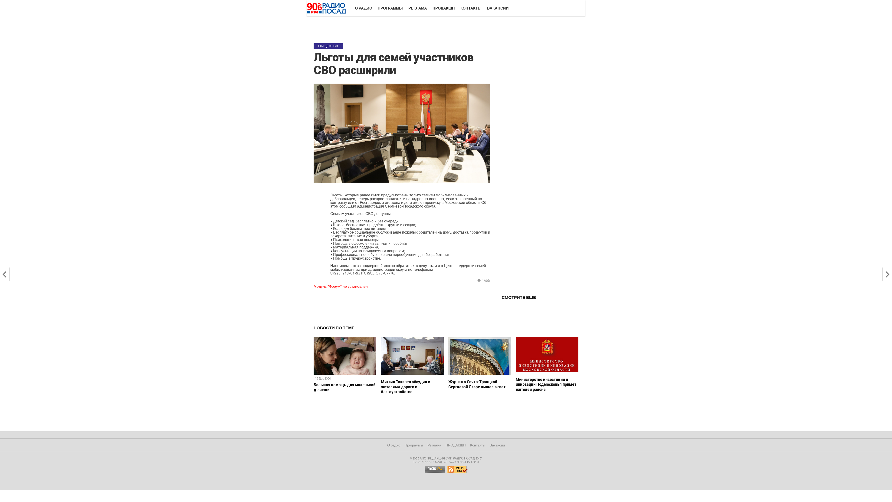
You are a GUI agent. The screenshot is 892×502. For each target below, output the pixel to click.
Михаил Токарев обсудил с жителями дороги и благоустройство (405, 386)
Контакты (471, 8)
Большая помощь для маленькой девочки (344, 387)
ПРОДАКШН (444, 8)
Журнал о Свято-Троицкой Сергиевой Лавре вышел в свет (476, 384)
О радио (363, 8)
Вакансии (498, 8)
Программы (390, 8)
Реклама (417, 8)
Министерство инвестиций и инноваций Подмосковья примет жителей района (546, 384)
